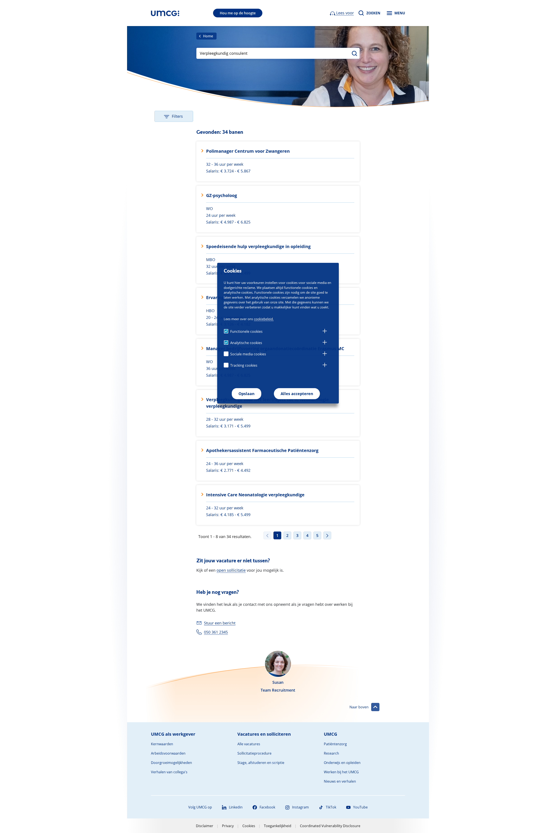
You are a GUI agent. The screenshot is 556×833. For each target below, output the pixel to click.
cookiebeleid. (264, 319)
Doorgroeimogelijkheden (171, 762)
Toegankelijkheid (277, 825)
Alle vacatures (248, 744)
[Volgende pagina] (327, 535)
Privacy (228, 825)
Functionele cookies (246, 331)
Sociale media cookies (248, 354)
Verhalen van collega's (169, 772)
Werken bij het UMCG (341, 772)
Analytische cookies (246, 342)
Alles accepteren (297, 393)
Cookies (248, 825)
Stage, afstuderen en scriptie (260, 762)
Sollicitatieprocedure (254, 753)
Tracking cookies (243, 365)
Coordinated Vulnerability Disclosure (330, 825)
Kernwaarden (162, 744)
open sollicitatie (231, 570)
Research (331, 753)
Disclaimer (204, 825)
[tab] (324, 331)
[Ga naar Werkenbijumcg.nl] (165, 13)
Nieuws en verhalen (340, 781)
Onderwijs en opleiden (342, 762)
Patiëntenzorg (335, 744)
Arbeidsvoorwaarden (168, 753)
